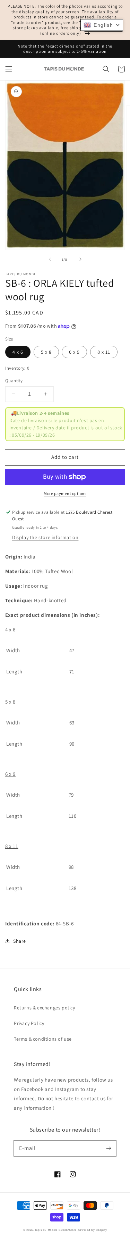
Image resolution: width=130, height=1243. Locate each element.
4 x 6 (17, 352)
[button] (8, 69)
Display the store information (45, 537)
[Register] (108, 1148)
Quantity (14, 381)
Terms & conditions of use (43, 1039)
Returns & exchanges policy (44, 1008)
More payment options (65, 493)
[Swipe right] (80, 259)
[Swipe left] (50, 259)
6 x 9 (74, 352)
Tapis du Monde (46, 1230)
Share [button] (19, 941)
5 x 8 (46, 352)
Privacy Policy (29, 1023)
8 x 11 (103, 352)
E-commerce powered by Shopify (83, 1230)
